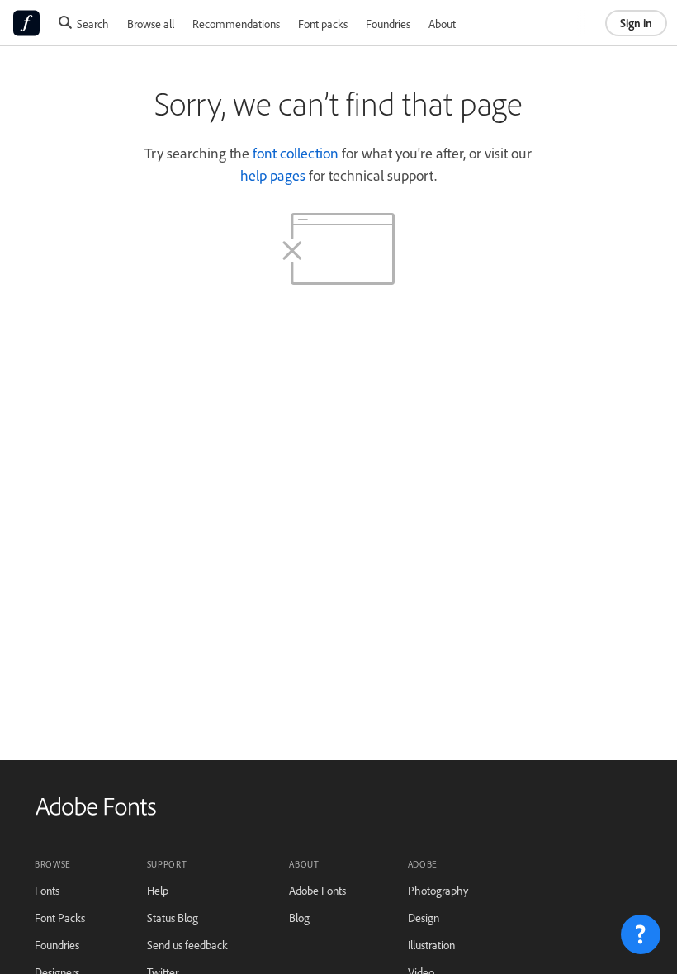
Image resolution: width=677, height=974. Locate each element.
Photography (438, 890)
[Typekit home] (96, 812)
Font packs (323, 24)
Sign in (636, 23)
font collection (295, 153)
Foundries (388, 24)
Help (157, 890)
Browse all (150, 24)
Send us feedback (187, 945)
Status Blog (172, 917)
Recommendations (236, 24)
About (442, 24)
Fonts (47, 890)
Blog (299, 917)
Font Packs (60, 917)
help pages (272, 175)
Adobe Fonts (317, 890)
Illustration (431, 945)
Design (423, 917)
